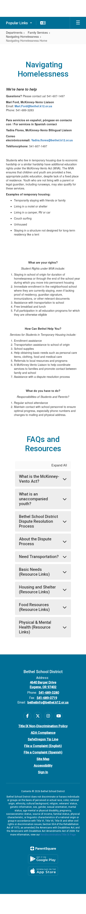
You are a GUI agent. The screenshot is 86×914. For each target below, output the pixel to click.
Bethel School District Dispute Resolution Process (38, 521)
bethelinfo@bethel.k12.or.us (48, 702)
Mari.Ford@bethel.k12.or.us (33, 106)
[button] (19, 23)
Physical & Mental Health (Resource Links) (35, 627)
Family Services (38, 32)
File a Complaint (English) (43, 746)
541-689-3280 (49, 693)
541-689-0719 (47, 698)
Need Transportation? (39, 556)
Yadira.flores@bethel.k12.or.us (52, 140)
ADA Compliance (43, 733)
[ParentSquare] (43, 848)
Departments (14, 32)
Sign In (43, 772)
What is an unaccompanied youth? (33, 499)
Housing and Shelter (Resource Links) (37, 589)
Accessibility (43, 765)
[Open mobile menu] (78, 23)
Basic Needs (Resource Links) (34, 572)
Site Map (43, 759)
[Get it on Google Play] (43, 858)
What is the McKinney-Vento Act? (39, 479)
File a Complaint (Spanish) (43, 752)
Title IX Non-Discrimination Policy (43, 726)
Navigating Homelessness (22, 36)
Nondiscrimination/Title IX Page (58, 834)
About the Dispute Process (35, 541)
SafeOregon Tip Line (43, 739)
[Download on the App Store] (43, 871)
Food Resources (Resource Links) (34, 607)
